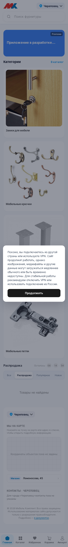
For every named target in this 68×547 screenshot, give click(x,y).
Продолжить (34, 293)
